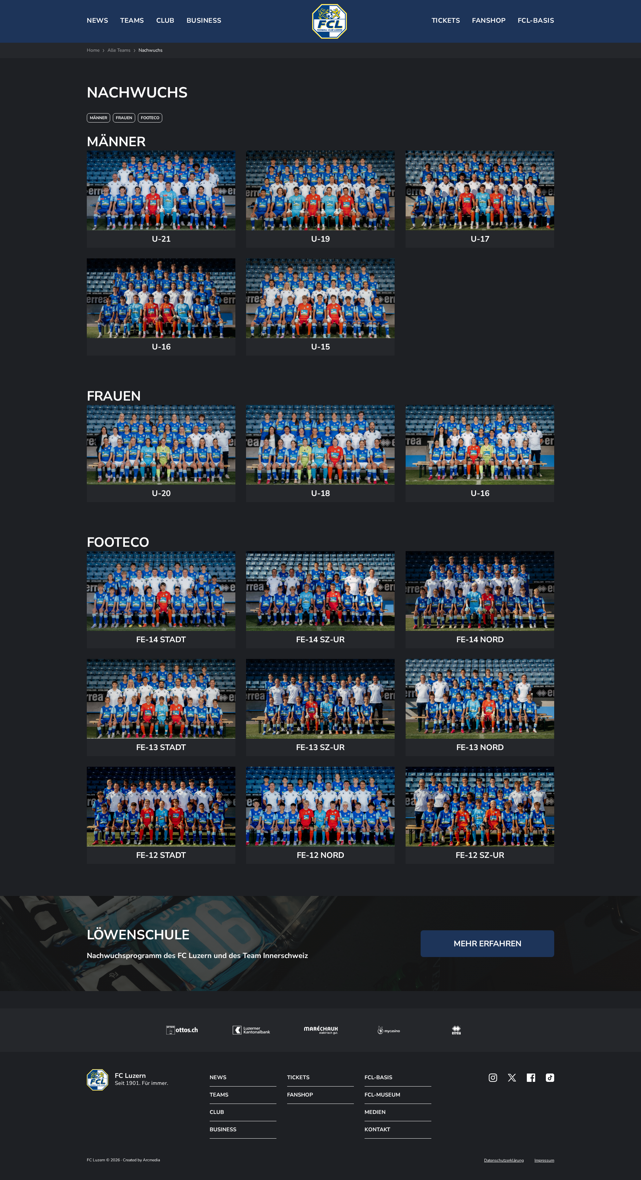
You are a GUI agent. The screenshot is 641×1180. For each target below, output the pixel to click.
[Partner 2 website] (251, 1030)
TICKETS (446, 20)
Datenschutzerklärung (504, 1160)
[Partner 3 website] (321, 1030)
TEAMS (132, 20)
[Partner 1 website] (182, 1030)
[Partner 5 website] (456, 1030)
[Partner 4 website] (389, 1030)
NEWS (97, 20)
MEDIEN (375, 1112)
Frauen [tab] (124, 118)
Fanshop (489, 20)
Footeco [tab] (150, 118)
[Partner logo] (493, 1078)
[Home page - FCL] (329, 21)
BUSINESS (204, 20)
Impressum (544, 1160)
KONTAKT (377, 1129)
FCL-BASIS (378, 1077)
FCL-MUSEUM (382, 1095)
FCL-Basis (536, 20)
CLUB (165, 20)
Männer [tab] (98, 118)
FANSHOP (300, 1095)
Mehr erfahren (487, 943)
